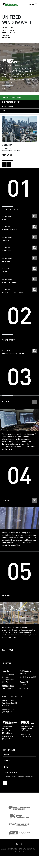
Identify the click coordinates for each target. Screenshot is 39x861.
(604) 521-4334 (7, 712)
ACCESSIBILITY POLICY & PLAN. (29, 850)
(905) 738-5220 (8, 688)
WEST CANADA (7, 106)
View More (7, 155)
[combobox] (19, 772)
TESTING (5, 35)
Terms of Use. (18, 850)
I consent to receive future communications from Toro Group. (19, 777)
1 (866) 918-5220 (7, 737)
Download (19, 217)
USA (3, 111)
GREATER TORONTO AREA (11, 98)
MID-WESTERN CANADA (11, 102)
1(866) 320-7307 (8, 709)
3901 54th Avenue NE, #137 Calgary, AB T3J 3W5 (28, 681)
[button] (4, 164)
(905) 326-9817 (26, 737)
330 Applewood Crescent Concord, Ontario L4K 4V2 (9, 678)
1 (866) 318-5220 (26, 734)
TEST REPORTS (8, 30)
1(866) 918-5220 (8, 686)
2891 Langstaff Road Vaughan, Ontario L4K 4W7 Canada (27, 729)
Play (19, 406)
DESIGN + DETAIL (8, 33)
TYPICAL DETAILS (9, 28)
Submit (5, 783)
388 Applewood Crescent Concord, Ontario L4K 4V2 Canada (8, 730)
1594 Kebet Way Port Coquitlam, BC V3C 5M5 (9, 703)
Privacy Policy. (11, 850)
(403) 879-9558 (25, 688)
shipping (6, 37)
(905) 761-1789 (7, 739)
